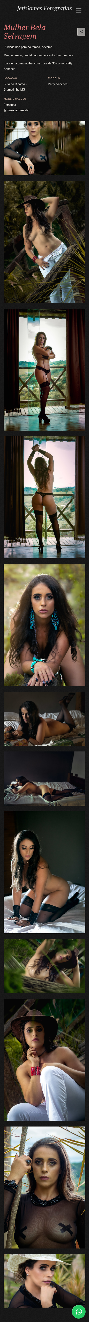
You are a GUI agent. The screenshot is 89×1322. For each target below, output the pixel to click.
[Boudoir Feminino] (44, 778)
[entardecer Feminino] (44, 370)
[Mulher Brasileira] (44, 148)
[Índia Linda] (44, 625)
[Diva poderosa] (44, 966)
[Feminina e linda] (44, 1060)
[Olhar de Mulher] (44, 1281)
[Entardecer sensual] (44, 497)
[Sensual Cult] (44, 719)
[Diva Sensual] (44, 872)
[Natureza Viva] (44, 1187)
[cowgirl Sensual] (44, 242)
